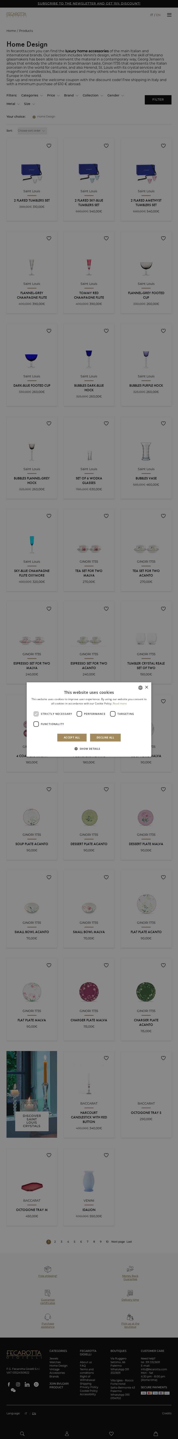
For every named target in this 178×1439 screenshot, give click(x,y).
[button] (89, 748)
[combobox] (140, 688)
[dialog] (89, 719)
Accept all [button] (72, 737)
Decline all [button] (105, 737)
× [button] (146, 687)
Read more (120, 703)
